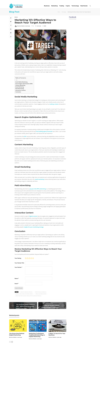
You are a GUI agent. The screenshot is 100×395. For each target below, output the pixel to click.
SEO (25, 136)
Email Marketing (19, 87)
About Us (12, 1)
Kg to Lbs (22, 366)
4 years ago (19, 337)
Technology (75, 5)
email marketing (39, 179)
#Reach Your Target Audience (41, 293)
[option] (18, 329)
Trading (61, 5)
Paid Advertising (19, 88)
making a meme (54, 104)
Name (17, 278)
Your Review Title (19, 263)
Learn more (70, 353)
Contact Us (45, 1)
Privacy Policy (87, 391)
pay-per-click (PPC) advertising (38, 189)
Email (17, 283)
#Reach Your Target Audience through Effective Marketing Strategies (28, 295)
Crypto (68, 5)
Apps (22, 352)
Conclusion (18, 92)
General (22, 361)
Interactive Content (20, 90)
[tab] (53, 348)
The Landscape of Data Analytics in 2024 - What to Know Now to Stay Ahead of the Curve (25, 306)
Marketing (54, 5)
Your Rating (18, 258)
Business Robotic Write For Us (30, 1)
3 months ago (47, 356)
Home (59, 11)
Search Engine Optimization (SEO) (24, 83)
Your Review (18, 267)
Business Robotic (56, 303)
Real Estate (83, 5)
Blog (18, 1)
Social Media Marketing (21, 82)
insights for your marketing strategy (33, 227)
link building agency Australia (44, 131)
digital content (33, 216)
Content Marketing (20, 85)
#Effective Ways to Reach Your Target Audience (24, 293)
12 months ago (47, 380)
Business (47, 5)
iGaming (22, 364)
